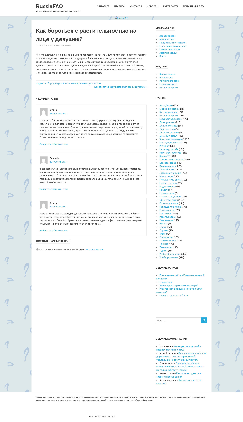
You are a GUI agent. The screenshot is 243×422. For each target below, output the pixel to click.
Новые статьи (166, 193)
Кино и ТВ (164, 156)
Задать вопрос (167, 36)
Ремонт (163, 223)
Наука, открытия (168, 183)
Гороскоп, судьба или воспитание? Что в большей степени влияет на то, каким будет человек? (179, 366)
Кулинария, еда (167, 166)
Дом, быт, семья (168, 136)
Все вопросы (166, 77)
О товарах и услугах (170, 196)
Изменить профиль (169, 49)
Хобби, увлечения (168, 257)
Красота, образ (63, 45)
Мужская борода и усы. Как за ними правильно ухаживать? (69, 83)
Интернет (164, 146)
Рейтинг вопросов (169, 81)
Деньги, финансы (168, 125)
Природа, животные (170, 206)
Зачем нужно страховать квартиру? (178, 285)
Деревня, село (167, 129)
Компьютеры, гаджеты (171, 159)
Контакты (136, 6)
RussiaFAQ (49, 6)
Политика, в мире (168, 203)
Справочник (165, 282)
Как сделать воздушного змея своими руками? (119, 87)
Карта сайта (170, 6)
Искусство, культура (170, 152)
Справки (163, 230)
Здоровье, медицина (170, 139)
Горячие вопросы (168, 87)
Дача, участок (167, 122)
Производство (167, 210)
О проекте (103, 6)
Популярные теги (193, 6)
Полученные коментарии (172, 42)
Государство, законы (170, 119)
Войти (162, 56)
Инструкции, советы (170, 142)
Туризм (163, 250)
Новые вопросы (167, 84)
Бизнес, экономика (169, 109)
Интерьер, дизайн (168, 149)
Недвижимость (167, 186)
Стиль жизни (166, 237)
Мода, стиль (166, 176)
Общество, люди (168, 200)
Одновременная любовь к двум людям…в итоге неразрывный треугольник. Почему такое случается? (181, 356)
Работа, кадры (167, 217)
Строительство (167, 240)
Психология (165, 213)
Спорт (162, 227)
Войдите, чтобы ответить (54, 144)
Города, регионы (168, 112)
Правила (119, 6)
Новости (152, 6)
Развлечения (166, 220)
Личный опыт (166, 169)
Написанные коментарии (172, 46)
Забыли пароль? (168, 53)
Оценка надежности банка (173, 295)
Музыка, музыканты (170, 179)
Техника (163, 244)
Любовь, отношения (170, 173)
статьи (163, 233)
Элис (50, 45)
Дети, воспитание (169, 132)
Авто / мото (166, 105)
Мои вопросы (166, 39)
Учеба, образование (170, 254)
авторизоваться (94, 249)
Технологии (165, 247)
